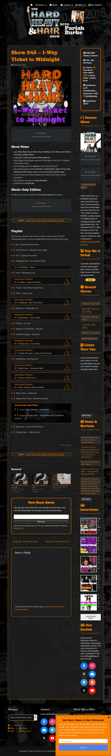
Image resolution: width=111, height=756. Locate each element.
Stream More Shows (89, 339)
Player (28, 220)
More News (86, 499)
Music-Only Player (39, 220)
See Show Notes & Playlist (88, 186)
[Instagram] (92, 665)
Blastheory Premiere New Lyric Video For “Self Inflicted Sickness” (89, 440)
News (80, 5)
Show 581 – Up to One (91, 304)
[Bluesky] (92, 674)
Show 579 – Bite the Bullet (90, 318)
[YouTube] (92, 690)
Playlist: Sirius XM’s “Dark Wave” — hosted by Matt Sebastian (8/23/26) (89, 471)
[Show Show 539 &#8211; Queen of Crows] (20, 478)
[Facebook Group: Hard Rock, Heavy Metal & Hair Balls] (92, 682)
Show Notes (52, 220)
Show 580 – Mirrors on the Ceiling (91, 310)
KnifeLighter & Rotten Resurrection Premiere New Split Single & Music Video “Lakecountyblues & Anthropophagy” (90, 452)
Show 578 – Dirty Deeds (88, 326)
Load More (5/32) (91, 617)
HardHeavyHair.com (88, 242)
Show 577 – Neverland (91, 333)
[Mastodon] (84, 682)
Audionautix (68, 445)
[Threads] (84, 674)
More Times (86, 415)
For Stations (96, 5)
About (54, 5)
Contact (66, 5)
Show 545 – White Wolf (60, 485)
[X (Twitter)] (84, 690)
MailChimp (19, 528)
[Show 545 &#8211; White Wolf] (61, 478)
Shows (41, 5)
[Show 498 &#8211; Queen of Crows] (41, 478)
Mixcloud (84, 245)
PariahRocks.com (40, 751)
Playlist (61, 220)
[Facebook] (84, 665)
